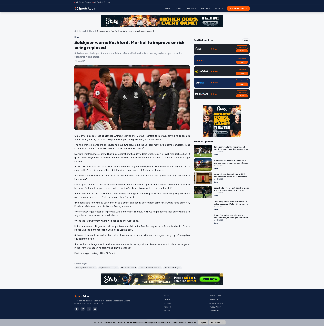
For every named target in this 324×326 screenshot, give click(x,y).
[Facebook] (76, 309)
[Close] (229, 322)
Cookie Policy (214, 310)
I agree (203, 322)
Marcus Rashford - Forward (150, 268)
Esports (218, 8)
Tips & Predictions (237, 8)
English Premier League (108, 268)
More (246, 40)
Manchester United (128, 268)
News (91, 31)
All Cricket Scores (83, 2)
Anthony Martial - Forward (85, 268)
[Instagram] (89, 309)
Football (190, 8)
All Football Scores (102, 2)
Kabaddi (204, 8)
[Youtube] (95, 309)
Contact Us (213, 300)
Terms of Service (216, 303)
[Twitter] (82, 309)
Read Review (242, 47)
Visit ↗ (242, 51)
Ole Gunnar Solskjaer (172, 268)
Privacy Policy (215, 307)
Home (167, 8)
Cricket (178, 8)
